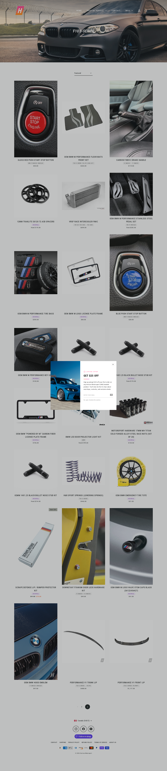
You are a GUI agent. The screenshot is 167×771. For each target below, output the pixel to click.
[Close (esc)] (113, 364)
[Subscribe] (111, 394)
